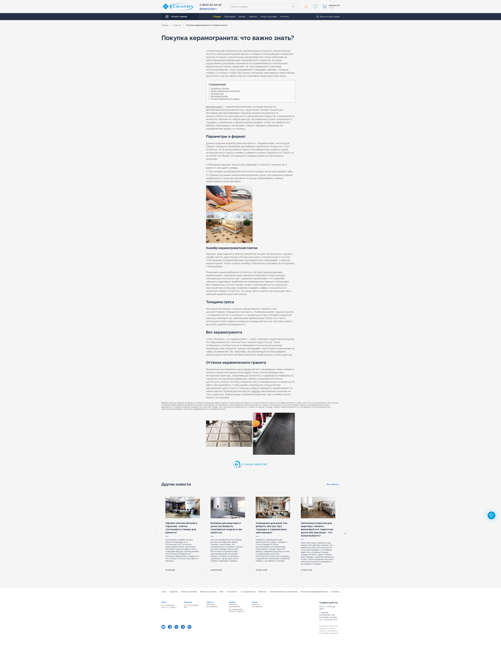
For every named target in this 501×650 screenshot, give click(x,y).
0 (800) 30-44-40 (211, 4)
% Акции (217, 17)
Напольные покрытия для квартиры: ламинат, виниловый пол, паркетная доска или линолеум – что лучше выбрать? (317, 529)
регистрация (334, 17)
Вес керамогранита (219, 96)
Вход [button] (322, 17)
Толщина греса (217, 94)
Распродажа (229, 17)
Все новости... (333, 484)
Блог (222, 592)
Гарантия (253, 17)
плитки (256, 391)
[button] (345, 533)
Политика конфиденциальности (314, 592)
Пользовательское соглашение (283, 592)
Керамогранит (214, 106)
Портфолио (232, 592)
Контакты (284, 17)
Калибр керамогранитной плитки (225, 91)
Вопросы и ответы (208, 592)
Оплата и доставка (268, 17)
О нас (163, 592)
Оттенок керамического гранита (225, 99)
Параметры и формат (219, 88)
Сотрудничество (248, 592)
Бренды (242, 17)
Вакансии (263, 592)
